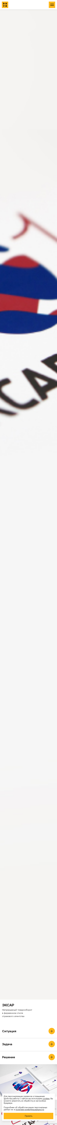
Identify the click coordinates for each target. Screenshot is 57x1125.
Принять (28, 1116)
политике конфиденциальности (30, 1109)
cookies (46, 1098)
